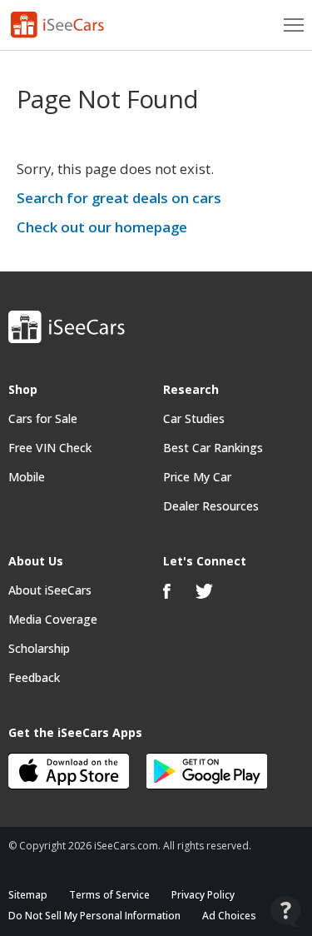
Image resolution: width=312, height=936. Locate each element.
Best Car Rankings (213, 448)
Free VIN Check (50, 448)
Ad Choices (229, 916)
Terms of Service (109, 895)
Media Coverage (52, 619)
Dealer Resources (211, 506)
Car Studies (194, 418)
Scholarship (39, 648)
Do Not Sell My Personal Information (94, 916)
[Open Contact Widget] (286, 911)
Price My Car (197, 477)
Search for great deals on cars (119, 197)
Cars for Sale (42, 418)
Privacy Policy (203, 895)
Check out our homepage (102, 226)
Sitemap (27, 895)
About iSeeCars (50, 590)
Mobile (26, 477)
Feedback (34, 677)
